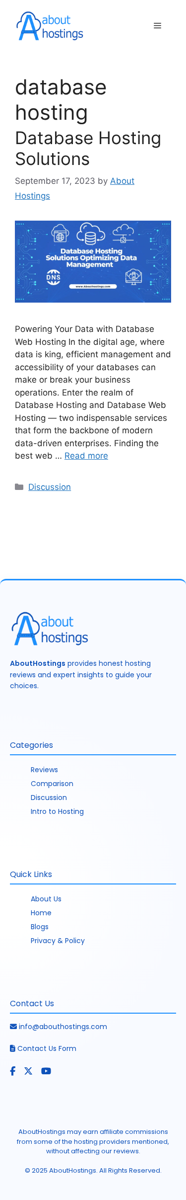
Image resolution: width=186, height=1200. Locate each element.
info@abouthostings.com (63, 1027)
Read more (86, 456)
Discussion (49, 487)
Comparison (52, 784)
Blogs (40, 927)
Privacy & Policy (58, 941)
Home (41, 913)
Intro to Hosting (57, 811)
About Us (46, 899)
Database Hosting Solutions (88, 148)
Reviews (44, 770)
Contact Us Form (46, 1048)
